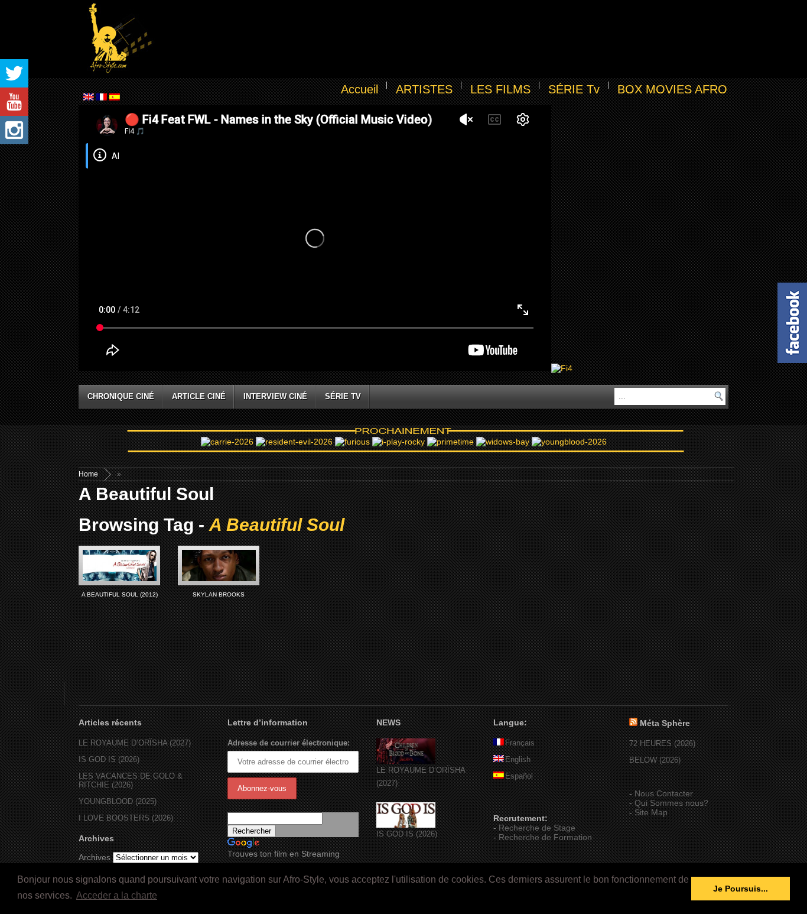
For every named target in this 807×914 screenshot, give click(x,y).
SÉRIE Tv (574, 89)
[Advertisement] (442, 39)
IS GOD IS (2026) (109, 759)
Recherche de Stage (537, 827)
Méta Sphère (665, 723)
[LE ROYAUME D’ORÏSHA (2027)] (405, 761)
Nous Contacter (663, 793)
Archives (94, 857)
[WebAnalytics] (517, 801)
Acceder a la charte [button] (116, 895)
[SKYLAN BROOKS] (218, 565)
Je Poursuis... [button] (740, 888)
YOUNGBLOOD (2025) (118, 801)
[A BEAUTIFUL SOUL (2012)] (119, 565)
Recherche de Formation (545, 837)
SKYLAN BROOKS (219, 594)
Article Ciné (199, 396)
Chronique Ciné (120, 396)
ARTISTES (424, 89)
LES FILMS (500, 89)
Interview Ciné (275, 396)
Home (88, 474)
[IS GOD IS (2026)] (405, 825)
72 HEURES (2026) (662, 743)
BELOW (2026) (655, 760)
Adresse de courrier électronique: (288, 742)
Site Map (651, 812)
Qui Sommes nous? (671, 803)
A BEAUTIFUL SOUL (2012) (120, 594)
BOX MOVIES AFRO (672, 89)
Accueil (359, 89)
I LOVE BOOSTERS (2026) (126, 817)
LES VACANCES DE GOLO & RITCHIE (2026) (131, 780)
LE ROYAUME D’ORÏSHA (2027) (135, 742)
